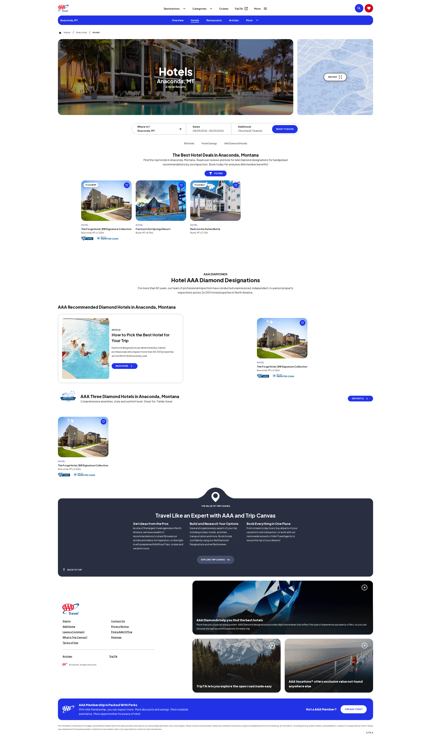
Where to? (143, 126)
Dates (196, 126)
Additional (244, 126)
